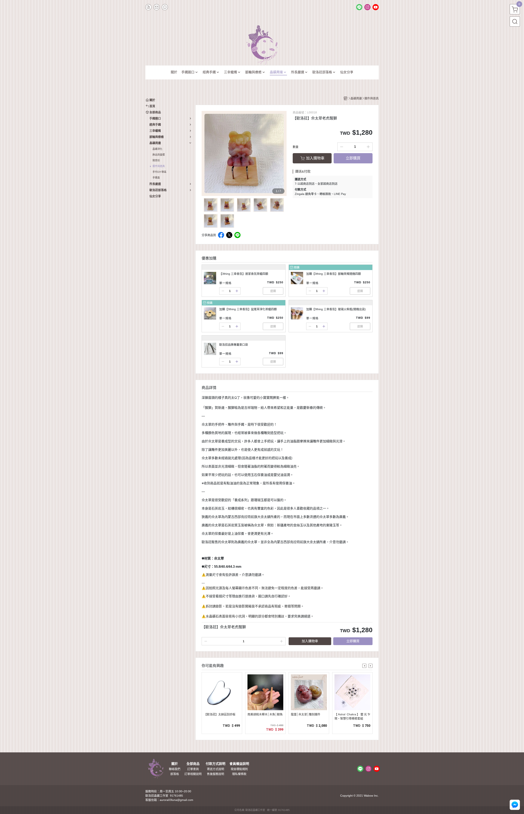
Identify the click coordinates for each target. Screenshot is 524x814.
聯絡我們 (174, 769)
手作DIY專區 (159, 172)
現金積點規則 (239, 769)
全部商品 (193, 763)
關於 (174, 763)
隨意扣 (156, 160)
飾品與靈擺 (158, 154)
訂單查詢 (193, 769)
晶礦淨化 (157, 149)
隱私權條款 (239, 773)
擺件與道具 (158, 166)
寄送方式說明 (215, 769)
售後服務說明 (215, 773)
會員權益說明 (239, 763)
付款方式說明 (215, 763)
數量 (295, 146)
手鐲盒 (156, 177)
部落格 (174, 773)
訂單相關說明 (193, 773)
